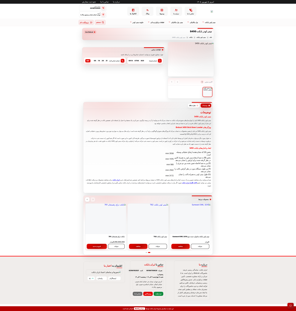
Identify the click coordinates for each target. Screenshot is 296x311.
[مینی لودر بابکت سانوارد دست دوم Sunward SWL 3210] (190, 219)
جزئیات (200, 246)
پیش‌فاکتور (148, 294)
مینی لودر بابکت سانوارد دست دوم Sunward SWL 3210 (191, 236)
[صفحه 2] (146, 252)
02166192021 (134, 270)
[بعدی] (171, 81)
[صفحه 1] (149, 252)
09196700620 (151, 270)
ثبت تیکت (158, 294)
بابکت (191, 37)
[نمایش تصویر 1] (207, 92)
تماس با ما (137, 294)
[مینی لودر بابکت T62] (148, 219)
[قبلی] (177, 81)
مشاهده (180, 246)
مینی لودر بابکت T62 (160, 236)
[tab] (206, 105)
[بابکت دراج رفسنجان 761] (105, 219)
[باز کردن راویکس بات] (290, 306)
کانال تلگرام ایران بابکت (189, 183)
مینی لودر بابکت (201, 37)
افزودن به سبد (97, 246)
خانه (211, 37)
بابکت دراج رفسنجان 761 (117, 236)
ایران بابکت (116, 180)
